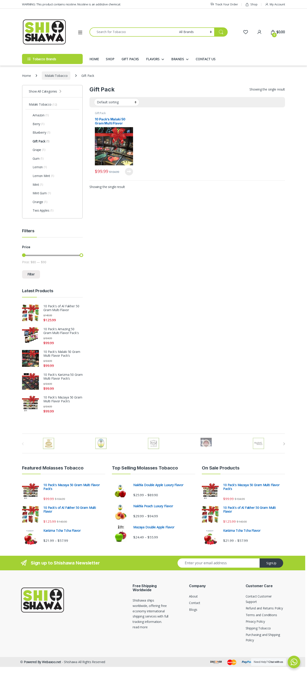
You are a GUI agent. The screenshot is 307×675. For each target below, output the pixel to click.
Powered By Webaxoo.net (42, 662)
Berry (38, 124)
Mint (38, 184)
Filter (31, 274)
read (136, 627)
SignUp (271, 563)
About (193, 596)
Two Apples (43, 210)
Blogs (193, 609)
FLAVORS (153, 59)
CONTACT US (206, 59)
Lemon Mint (43, 176)
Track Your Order (226, 4)
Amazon (41, 115)
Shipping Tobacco (258, 628)
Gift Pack (100, 113)
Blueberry (41, 132)
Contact (194, 603)
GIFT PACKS (130, 59)
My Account (277, 4)
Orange (40, 202)
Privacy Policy (255, 621)
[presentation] (284, 443)
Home (26, 75)
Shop (253, 4)
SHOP (110, 59)
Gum (38, 158)
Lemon (40, 167)
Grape (39, 150)
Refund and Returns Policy (264, 608)
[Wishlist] (245, 31)
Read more (129, 171)
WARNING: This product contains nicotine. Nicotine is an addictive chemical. (71, 4)
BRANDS (177, 59)
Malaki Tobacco (56, 75)
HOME (94, 59)
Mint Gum (42, 193)
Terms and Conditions (261, 615)
